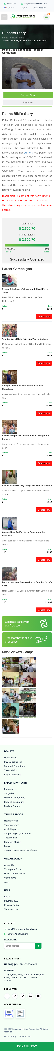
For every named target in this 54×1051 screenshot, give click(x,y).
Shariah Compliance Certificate (20, 850)
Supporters (28, 102)
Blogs (7, 846)
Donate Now (44, 316)
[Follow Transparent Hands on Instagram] (15, 996)
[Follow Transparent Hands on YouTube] (38, 996)
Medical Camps (12, 806)
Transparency (11, 825)
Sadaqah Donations (14, 766)
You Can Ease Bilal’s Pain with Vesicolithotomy (25, 339)
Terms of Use (11, 909)
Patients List (10, 789)
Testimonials (10, 837)
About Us (9, 865)
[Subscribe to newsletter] (38, 946)
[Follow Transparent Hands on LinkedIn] (30, 996)
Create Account (39, 8)
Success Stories (12, 842)
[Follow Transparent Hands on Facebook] (7, 996)
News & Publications (14, 873)
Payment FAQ (11, 900)
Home (5, 37)
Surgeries (9, 793)
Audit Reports (11, 829)
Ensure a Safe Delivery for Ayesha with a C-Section (27, 485)
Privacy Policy (11, 905)
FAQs (7, 896)
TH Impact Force (12, 869)
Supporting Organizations (17, 833)
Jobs (6, 882)
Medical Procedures (14, 797)
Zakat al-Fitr (10, 770)
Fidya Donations (12, 774)
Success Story (17, 37)
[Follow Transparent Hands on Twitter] (22, 996)
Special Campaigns (14, 802)
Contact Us (10, 877)
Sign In (24, 8)
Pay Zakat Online (13, 762)
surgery (28, 152)
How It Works (11, 820)
